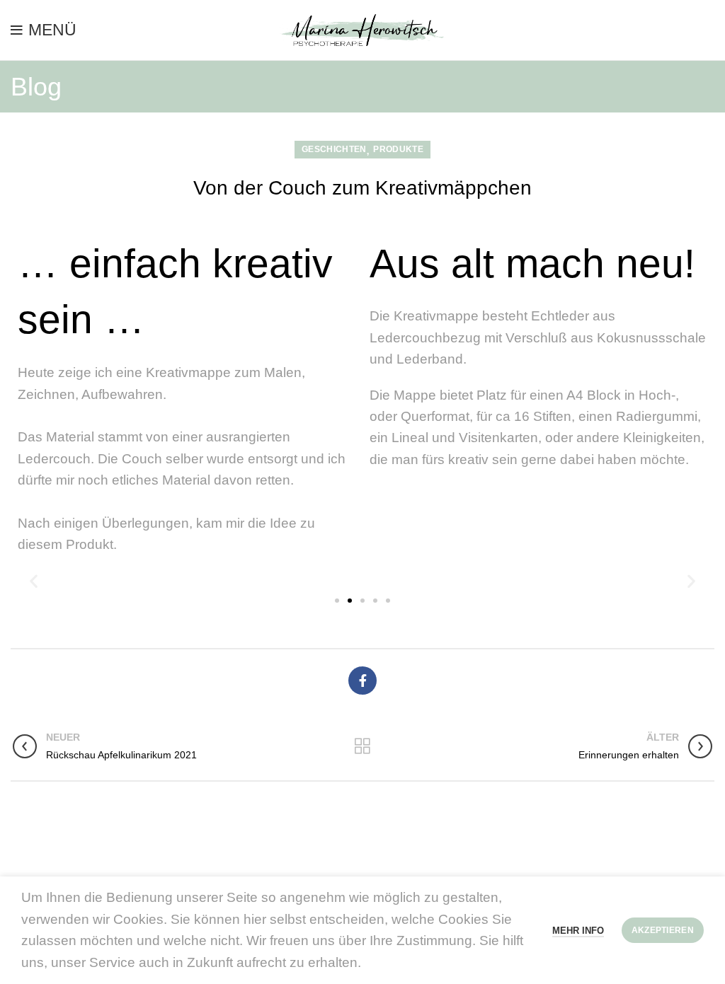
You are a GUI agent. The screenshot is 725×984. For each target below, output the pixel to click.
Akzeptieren (663, 930)
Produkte (398, 149)
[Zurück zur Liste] (362, 746)
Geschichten (334, 149)
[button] (33, 580)
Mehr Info (578, 930)
